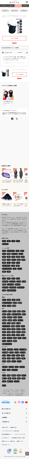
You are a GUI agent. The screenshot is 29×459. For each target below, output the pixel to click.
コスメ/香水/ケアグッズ (11, 290)
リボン (18, 355)
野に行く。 (5, 393)
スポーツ (13, 262)
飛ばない (18, 311)
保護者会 (4, 259)
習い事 (23, 259)
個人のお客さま (6, 409)
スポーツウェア (5, 287)
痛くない (15, 317)
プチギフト (24, 375)
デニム (4, 349)
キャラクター (16, 381)
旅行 (4, 256)
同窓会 (8, 253)
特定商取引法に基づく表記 (18, 438)
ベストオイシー (16, 391)
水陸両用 (20, 302)
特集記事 (24, 10)
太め (4, 323)
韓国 (13, 332)
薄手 (4, 329)
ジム (18, 262)
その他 (4, 290)
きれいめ (4, 361)
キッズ (11, 5)
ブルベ (18, 335)
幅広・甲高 (18, 329)
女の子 (18, 378)
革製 (23, 355)
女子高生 (8, 375)
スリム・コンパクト (6, 326)
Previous (3, 174)
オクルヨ (17, 390)
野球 (18, 265)
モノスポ (23, 391)
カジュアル (18, 358)
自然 (23, 358)
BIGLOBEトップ (6, 444)
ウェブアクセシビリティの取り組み (10, 431)
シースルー (16, 349)
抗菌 (4, 305)
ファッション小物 (10, 284)
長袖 (13, 329)
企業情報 (4, 417)
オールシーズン (5, 244)
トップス (4, 278)
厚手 (23, 326)
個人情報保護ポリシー (7, 434)
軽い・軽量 (18, 323)
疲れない (23, 311)
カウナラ (11, 393)
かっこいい (14, 361)
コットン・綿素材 (22, 349)
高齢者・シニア (10, 381)
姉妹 (14, 378)
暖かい (4, 314)
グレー (16, 366)
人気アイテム (14, 10)
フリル (13, 355)
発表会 (18, 259)
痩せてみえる (9, 317)
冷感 (9, 299)
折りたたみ (18, 326)
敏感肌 (23, 332)
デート (4, 253)
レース (8, 355)
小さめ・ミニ (20, 320)
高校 (9, 256)
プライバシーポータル (20, 434)
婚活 (18, 256)
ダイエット (19, 268)
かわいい (8, 358)
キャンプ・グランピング (7, 268)
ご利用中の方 (5, 422)
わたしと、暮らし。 (7, 391)
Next (26, 174)
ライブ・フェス (15, 253)
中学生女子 (14, 375)
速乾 (18, 299)
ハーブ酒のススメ (10, 395)
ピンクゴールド (15, 369)
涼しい (8, 314)
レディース (18, 5)
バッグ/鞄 (24, 281)
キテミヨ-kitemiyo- (6, 110)
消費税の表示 (13, 427)
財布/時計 (4, 284)
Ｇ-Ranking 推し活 (19, 395)
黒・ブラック (11, 366)
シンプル (13, 358)
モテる (22, 335)
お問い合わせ (5, 427)
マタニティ (14, 259)
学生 (4, 381)
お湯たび (22, 390)
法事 (9, 271)
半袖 (9, 329)
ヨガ (13, 265)
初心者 (18, 375)
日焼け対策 (10, 320)
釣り (14, 268)
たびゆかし (22, 393)
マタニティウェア (20, 287)
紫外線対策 (4, 320)
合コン (22, 250)
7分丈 (4, 332)
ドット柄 (4, 355)
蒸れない (14, 311)
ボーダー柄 (11, 352)
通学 (4, 262)
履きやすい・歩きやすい (16, 314)
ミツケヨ (16, 393)
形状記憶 (14, 305)
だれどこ (12, 390)
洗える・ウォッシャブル (7, 302)
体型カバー (18, 332)
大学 (13, 256)
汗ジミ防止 (9, 305)
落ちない (24, 314)
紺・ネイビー (22, 366)
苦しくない (4, 311)
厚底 (9, 335)
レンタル (4, 335)
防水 (13, 299)
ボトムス (13, 278)
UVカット (4, 299)
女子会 (22, 256)
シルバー (4, 369)
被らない (4, 317)
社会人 (23, 378)
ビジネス (4, 250)
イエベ (13, 335)
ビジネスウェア (5, 281)
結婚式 (4, 271)
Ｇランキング (6, 390)
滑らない (9, 311)
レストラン (21, 253)
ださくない (20, 317)
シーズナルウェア (12, 287)
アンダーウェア (12, 281)
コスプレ (4, 385)
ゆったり (8, 323)
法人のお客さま (6, 413)
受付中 (5, 10)
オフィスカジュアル (11, 250)
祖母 (9, 378)
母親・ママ (4, 378)
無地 (4, 358)
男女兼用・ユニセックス (7, 343)
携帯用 (13, 326)
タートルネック (10, 349)
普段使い (8, 361)
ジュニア (4, 375)
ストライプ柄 (22, 352)
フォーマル (19, 361)
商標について (20, 441)
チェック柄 (17, 352)
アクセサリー (17, 284)
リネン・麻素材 (5, 352)
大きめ (15, 320)
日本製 (8, 332)
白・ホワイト (4, 366)
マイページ (25, 5)
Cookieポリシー (6, 438)
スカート (18, 278)
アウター (8, 278)
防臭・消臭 (15, 302)
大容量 (13, 323)
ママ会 (8, 259)
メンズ (3, 5)
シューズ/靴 (19, 281)
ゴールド (8, 369)
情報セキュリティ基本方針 (8, 441)
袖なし (23, 329)
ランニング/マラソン (6, 265)
